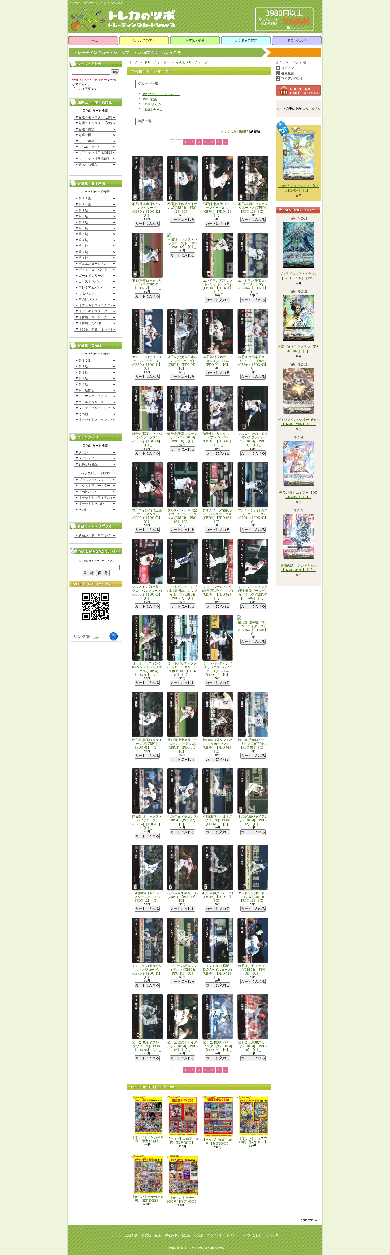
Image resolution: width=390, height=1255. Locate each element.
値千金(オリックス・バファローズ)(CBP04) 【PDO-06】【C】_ (217, 439)
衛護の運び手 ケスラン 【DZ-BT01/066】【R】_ (298, 349)
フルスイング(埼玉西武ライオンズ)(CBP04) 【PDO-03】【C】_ (147, 516)
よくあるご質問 (246, 40)
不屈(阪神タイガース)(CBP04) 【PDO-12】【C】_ (217, 897)
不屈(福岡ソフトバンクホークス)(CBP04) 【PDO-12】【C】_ (253, 208)
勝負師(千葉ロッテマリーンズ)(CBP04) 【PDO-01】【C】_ (253, 743)
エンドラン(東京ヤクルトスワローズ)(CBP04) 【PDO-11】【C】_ (147, 971)
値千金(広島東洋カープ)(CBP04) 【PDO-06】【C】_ (253, 1046)
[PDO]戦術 (149, 99)
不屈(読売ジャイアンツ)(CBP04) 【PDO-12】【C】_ (253, 820)
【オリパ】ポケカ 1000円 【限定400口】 (182, 1200)
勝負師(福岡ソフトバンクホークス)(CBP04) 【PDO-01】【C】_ (217, 745)
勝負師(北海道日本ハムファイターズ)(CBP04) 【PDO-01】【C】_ (253, 628)
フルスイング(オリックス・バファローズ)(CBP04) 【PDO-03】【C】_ (147, 592)
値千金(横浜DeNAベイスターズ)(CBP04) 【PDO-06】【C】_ (217, 1046)
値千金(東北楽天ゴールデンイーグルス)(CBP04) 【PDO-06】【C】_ (253, 362)
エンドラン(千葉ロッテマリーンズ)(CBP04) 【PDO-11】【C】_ (253, 286)
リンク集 (272, 1235)
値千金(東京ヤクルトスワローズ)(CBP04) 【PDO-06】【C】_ (147, 1046)
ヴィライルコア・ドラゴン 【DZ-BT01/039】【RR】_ (298, 276)
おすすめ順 (229, 131)
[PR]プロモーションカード (161, 94)
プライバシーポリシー (223, 1235)
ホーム (93, 40)
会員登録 (287, 73)
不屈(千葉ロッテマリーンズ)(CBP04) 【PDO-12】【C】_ (147, 284)
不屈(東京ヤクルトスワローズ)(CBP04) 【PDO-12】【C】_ (217, 820)
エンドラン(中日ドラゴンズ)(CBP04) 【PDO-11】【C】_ (253, 897)
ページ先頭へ (309, 1220)
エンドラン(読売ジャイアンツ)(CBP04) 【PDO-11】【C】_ (182, 969)
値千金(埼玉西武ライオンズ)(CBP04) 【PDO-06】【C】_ (217, 361)
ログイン (287, 68)
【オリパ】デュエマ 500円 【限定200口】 (253, 1140)
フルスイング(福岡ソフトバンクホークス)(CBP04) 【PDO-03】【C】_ (217, 516)
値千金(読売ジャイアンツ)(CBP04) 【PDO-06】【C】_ (182, 1046)
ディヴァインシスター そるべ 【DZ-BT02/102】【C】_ (299, 422)
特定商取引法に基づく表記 (184, 1235)
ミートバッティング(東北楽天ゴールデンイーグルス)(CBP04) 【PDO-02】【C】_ (253, 592)
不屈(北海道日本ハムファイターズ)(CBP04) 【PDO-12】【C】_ (147, 209)
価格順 (243, 131)
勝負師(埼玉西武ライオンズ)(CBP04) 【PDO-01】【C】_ (147, 743)
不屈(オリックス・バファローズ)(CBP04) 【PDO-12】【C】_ (182, 243)
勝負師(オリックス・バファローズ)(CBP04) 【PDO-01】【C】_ (147, 822)
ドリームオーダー (157, 62)
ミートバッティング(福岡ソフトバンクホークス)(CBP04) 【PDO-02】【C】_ (147, 669)
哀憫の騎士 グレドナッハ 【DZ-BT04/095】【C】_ (299, 568)
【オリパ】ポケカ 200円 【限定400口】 (147, 1139)
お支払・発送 (195, 40)
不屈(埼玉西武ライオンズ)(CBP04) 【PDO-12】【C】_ (182, 208)
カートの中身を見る (298, 90)
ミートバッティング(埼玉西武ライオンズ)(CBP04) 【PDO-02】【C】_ (217, 592)
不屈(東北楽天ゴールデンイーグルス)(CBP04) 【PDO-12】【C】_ (217, 209)
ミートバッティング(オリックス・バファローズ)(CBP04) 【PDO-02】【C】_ (217, 669)
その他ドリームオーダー (193, 62)
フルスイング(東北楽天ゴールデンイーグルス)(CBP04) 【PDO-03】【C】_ (182, 516)
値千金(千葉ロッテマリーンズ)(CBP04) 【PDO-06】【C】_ (182, 437)
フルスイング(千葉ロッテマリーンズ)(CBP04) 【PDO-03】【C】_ (253, 516)
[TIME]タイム (151, 104)
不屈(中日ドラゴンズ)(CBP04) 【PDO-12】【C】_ (182, 820)
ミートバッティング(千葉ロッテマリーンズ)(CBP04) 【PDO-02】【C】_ (182, 669)
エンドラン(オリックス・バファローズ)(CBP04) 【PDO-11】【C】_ (147, 362)
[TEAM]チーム (152, 109)
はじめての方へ (144, 40)
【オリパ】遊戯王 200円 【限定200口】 (182, 1141)
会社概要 (131, 1235)
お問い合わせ (297, 40)
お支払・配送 (151, 1235)
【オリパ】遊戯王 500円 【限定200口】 (217, 1141)
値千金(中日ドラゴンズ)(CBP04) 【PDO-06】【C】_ (253, 969)
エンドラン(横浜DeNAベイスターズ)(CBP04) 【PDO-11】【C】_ (217, 971)
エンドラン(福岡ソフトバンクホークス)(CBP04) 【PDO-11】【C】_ (217, 286)
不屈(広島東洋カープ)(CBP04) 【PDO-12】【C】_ (182, 897)
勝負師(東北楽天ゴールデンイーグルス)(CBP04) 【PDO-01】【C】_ (182, 745)
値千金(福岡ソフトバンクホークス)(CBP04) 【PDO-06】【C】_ (147, 439)
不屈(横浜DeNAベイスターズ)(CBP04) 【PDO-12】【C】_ (147, 897)
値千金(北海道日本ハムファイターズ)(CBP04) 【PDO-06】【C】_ (182, 362)
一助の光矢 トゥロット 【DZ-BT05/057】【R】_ (298, 188)
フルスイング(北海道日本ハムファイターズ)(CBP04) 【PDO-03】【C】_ (253, 439)
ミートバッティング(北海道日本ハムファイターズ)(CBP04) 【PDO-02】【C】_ (182, 592)
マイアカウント (292, 78)
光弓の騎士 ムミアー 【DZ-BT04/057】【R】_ (298, 495)
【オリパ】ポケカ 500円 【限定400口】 (147, 1198)
